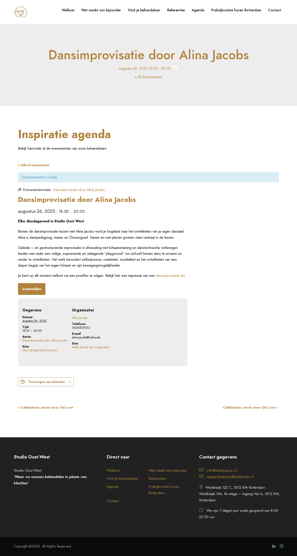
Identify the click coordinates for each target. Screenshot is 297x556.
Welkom (68, 10)
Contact (274, 10)
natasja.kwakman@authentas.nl (230, 476)
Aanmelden (31, 288)
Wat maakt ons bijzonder (101, 10)
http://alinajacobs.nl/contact (39, 350)
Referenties (176, 10)
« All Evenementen (148, 76)
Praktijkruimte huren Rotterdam (236, 10)
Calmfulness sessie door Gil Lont (45, 407)
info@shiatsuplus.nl (222, 470)
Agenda (198, 10)
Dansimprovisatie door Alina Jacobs (44, 340)
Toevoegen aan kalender (46, 382)
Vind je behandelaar (144, 10)
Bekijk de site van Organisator (90, 347)
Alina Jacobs (79, 318)
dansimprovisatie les (170, 275)
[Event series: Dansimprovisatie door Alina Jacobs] (175, 67)
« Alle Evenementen (33, 165)
